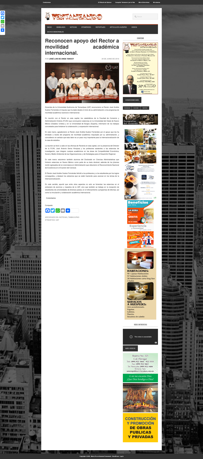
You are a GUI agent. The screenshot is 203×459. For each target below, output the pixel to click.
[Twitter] (2, 17)
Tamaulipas (73, 217)
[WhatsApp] (2, 21)
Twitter (145, 108)
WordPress (115, 456)
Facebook (127, 108)
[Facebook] (2, 13)
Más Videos (130, 348)
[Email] (2, 26)
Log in (121, 456)
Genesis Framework (105, 456)
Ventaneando (73, 16)
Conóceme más (132, 100)
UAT (57, 220)
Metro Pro (94, 456)
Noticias (63, 217)
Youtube (136, 108)
